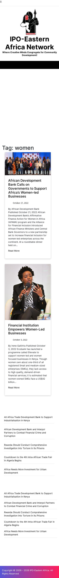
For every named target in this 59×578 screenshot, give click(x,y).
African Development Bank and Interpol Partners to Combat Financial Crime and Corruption (25, 432)
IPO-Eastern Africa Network (29, 43)
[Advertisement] (29, 99)
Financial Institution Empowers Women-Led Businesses (26, 329)
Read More (14, 250)
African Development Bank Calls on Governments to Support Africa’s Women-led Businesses (27, 188)
